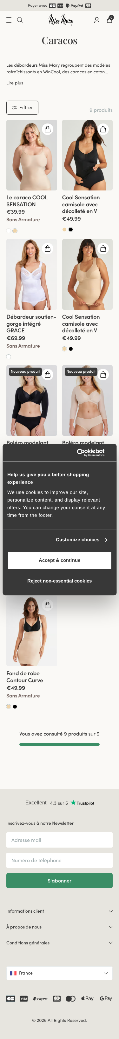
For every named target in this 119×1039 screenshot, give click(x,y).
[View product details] (31, 211)
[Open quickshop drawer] (47, 129)
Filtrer (26, 107)
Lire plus (14, 82)
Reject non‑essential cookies (59, 580)
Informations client (25, 911)
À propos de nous (24, 926)
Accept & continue (59, 560)
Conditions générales (28, 942)
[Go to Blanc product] (8, 356)
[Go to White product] (8, 230)
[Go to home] (61, 19)
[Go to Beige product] (15, 230)
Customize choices (78, 540)
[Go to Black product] (71, 348)
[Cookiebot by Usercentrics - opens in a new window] (85, 453)
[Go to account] (96, 19)
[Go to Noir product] (71, 229)
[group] (31, 154)
